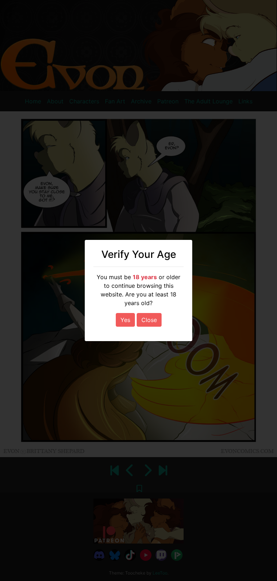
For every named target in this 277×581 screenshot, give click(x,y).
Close (149, 319)
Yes (125, 319)
